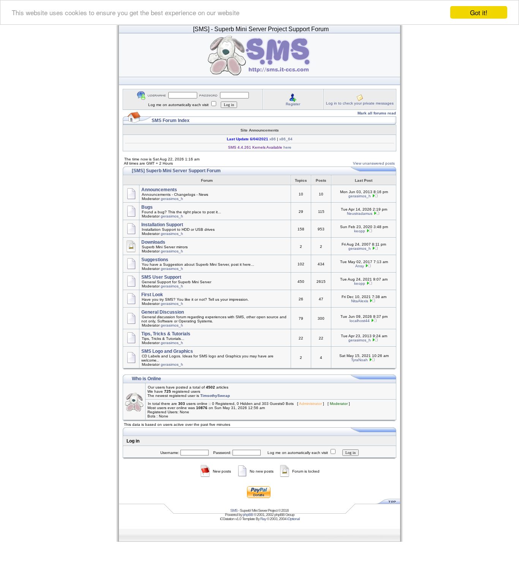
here (286, 147)
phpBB (248, 515)
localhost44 (360, 321)
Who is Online (146, 378)
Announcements (159, 189)
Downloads (153, 242)
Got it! (478, 12)
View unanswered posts (374, 163)
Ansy (359, 266)
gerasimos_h (172, 199)
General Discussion (162, 312)
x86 (272, 139)
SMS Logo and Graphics (167, 351)
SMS (233, 510)
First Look (152, 294)
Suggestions (154, 259)
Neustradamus (359, 213)
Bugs (147, 207)
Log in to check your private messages (360, 103)
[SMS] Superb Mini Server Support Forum (176, 170)
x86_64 (286, 139)
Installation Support (162, 224)
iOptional (293, 519)
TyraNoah (359, 360)
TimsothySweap (215, 396)
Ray (263, 519)
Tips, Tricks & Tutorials (165, 333)
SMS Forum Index (171, 120)
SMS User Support (161, 277)
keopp (359, 231)
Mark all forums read (377, 113)
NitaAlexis (359, 301)
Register (293, 104)
